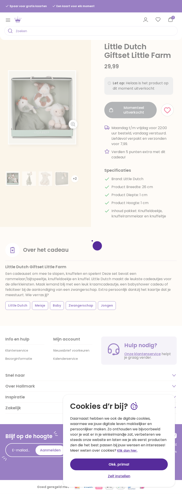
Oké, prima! (119, 464)
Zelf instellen (119, 476)
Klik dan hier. (127, 450)
